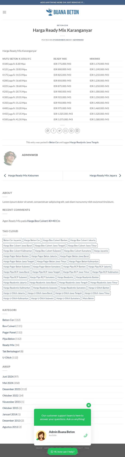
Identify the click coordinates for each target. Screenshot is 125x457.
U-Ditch (7, 357)
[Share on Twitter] (59, 130)
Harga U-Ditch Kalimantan (15, 298)
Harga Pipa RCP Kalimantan (105, 272)
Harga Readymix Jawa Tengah (84, 142)
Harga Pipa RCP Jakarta (99, 266)
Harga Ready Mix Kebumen (23, 175)
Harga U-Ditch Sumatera (68, 298)
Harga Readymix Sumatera (73, 287)
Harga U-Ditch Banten (99, 287)
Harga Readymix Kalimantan (16, 287)
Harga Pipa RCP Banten (74, 266)
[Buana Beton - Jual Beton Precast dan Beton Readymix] (62, 12)
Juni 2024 (8, 376)
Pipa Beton (8, 338)
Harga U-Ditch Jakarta (14, 293)
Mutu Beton (88, 298)
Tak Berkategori (11, 351)
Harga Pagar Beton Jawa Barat (74, 256)
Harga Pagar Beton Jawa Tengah (18, 261)
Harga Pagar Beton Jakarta (44, 256)
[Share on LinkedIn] (77, 130)
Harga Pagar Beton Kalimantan (83, 261)
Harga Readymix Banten (87, 277)
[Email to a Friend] (65, 130)
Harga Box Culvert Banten (55, 240)
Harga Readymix (65, 277)
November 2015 (11, 401)
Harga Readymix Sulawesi (45, 287)
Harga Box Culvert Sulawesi (48, 251)
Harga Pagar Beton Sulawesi (16, 266)
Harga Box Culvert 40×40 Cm (43, 220)
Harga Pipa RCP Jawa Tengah (46, 272)
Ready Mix (8, 344)
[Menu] (4, 12)
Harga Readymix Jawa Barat (43, 282)
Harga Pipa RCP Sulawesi (15, 277)
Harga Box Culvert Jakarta (82, 240)
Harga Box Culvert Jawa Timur (82, 245)
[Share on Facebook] (53, 130)
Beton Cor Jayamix (12, 240)
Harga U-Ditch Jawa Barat (40, 293)
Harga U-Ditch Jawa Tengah (68, 293)
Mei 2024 (7, 382)
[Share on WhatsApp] (47, 130)
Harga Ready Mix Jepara (103, 175)
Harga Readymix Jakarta (15, 282)
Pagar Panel (9, 332)
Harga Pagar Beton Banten (15, 256)
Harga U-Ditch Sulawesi (42, 298)
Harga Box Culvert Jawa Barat (17, 245)
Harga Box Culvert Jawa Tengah (50, 245)
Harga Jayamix (101, 251)
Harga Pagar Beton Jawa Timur (51, 261)
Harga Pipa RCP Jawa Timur (76, 272)
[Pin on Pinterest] (71, 130)
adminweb (78, 40)
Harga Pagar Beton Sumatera (46, 266)
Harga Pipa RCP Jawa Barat (16, 272)
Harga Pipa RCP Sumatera (42, 277)
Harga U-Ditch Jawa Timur (97, 293)
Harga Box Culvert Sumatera (77, 251)
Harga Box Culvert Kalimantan (17, 251)
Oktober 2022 (10, 395)
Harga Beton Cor (32, 240)
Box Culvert (9, 326)
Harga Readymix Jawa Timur (104, 282)
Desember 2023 (11, 389)
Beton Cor (62, 25)
